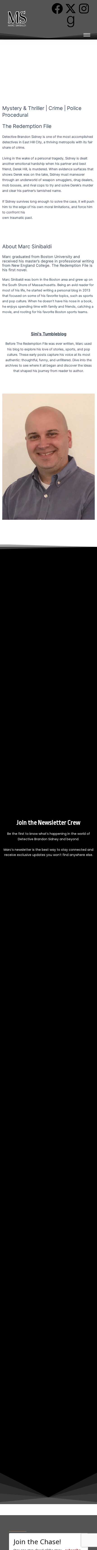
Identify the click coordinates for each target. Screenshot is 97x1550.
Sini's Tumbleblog (48, 333)
